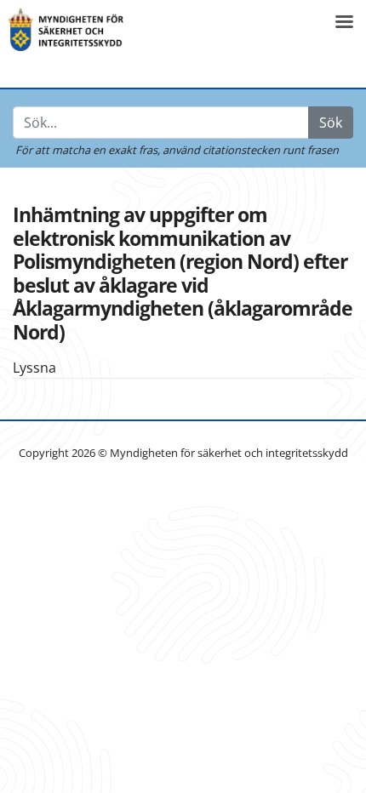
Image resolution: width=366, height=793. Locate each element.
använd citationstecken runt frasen (251, 149)
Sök (330, 122)
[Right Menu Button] (344, 22)
